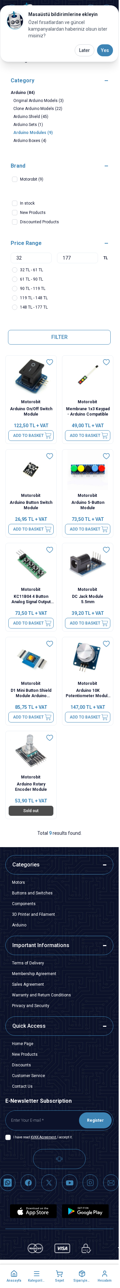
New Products (25, 1054)
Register (95, 1120)
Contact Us (22, 1086)
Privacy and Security (30, 1005)
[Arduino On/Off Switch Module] (31, 376)
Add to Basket (28, 435)
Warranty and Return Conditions (41, 995)
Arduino (19, 925)
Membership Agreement (34, 973)
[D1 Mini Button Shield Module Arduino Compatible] (31, 657)
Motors (18, 882)
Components (24, 903)
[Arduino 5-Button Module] (87, 470)
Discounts (21, 1065)
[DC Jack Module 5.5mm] (87, 563)
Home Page (22, 1043)
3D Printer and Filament (33, 914)
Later (84, 50)
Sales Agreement (28, 984)
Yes (105, 50)
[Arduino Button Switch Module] (31, 470)
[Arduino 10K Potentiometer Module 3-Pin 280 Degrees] (87, 657)
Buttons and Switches (32, 893)
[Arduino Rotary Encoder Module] (31, 751)
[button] (14, 1276)
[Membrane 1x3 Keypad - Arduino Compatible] (87, 376)
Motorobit (31, 402)
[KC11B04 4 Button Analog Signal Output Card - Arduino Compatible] (31, 563)
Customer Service (28, 1075)
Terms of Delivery (28, 963)
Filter (59, 337)
